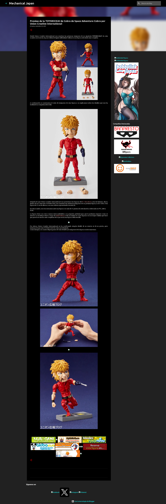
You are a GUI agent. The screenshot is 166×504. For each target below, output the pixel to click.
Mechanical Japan (21, 3)
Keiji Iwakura (60, 215)
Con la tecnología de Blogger (84, 501)
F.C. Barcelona (86, 202)
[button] (31, 30)
